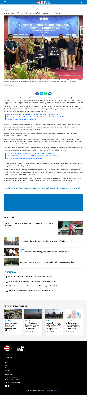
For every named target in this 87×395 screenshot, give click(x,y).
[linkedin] (50, 93)
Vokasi (7, 360)
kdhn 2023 (45, 188)
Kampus (6, 10)
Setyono (6, 84)
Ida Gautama (10, 184)
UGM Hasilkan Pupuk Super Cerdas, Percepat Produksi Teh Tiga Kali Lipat (31, 153)
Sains (6, 368)
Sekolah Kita (8, 357)
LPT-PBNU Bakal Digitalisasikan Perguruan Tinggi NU (24, 158)
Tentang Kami (8, 374)
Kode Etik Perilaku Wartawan (12, 379)
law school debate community (58, 188)
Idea (6, 365)
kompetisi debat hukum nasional (29, 188)
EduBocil (7, 354)
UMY (10, 188)
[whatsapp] (45, 93)
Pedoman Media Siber (11, 377)
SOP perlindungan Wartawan (12, 382)
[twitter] (41, 93)
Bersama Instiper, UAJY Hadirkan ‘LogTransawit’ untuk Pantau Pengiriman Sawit (33, 114)
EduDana (7, 370)
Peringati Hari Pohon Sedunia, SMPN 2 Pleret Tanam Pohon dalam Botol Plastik (32, 156)
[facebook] (37, 93)
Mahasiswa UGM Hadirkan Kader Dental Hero (21, 119)
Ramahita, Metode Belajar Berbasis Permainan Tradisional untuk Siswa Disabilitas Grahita (36, 117)
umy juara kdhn (74, 188)
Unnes (16, 188)
